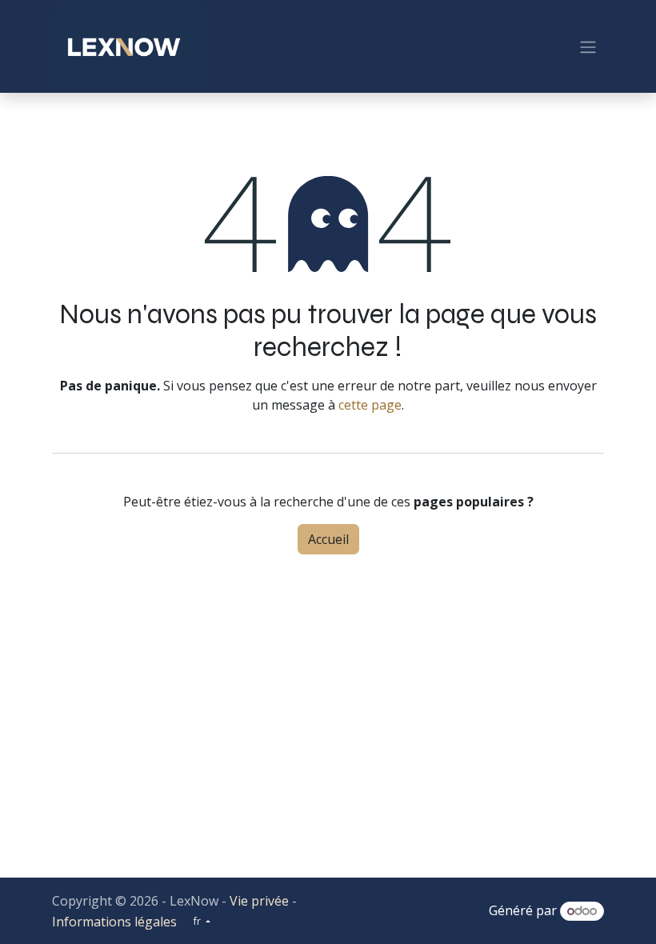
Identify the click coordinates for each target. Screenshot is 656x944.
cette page (370, 405)
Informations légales (114, 921)
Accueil (328, 539)
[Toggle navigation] (588, 46)
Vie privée (259, 901)
